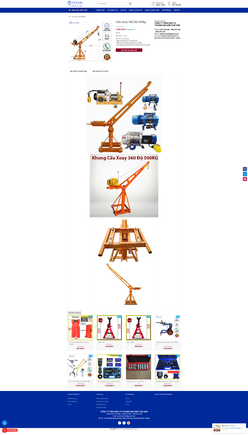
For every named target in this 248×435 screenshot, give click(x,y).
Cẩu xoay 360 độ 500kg (78, 16)
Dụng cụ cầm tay (135, 10)
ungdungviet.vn (133, 429)
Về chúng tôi (112, 10)
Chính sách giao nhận (102, 398)
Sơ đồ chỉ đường (71, 401)
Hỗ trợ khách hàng (101, 407)
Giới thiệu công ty (72, 398)
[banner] (75, 4)
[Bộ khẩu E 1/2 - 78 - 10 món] (138, 367)
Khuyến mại (166, 10)
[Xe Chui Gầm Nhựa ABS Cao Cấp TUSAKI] (80, 327)
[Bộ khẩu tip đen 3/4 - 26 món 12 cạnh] (167, 367)
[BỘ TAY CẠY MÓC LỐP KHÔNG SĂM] (80, 367)
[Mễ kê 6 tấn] (109, 327)
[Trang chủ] (69, 16)
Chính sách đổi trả (101, 404)
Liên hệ (176, 10)
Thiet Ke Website (122, 429)
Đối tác (127, 398)
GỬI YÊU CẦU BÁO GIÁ (129, 50)
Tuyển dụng (128, 401)
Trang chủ (100, 10)
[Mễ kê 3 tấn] (138, 327)
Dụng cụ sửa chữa (152, 10)
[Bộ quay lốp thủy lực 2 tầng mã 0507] (109, 367)
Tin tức (123, 10)
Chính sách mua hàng (102, 401)
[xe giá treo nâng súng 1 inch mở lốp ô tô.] (167, 327)
